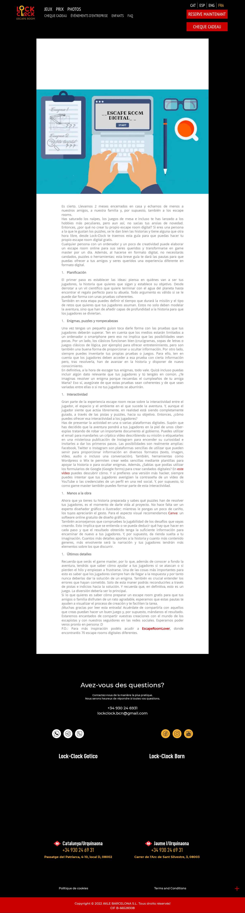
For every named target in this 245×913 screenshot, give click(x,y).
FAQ (130, 15)
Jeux (48, 9)
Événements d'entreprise (89, 15)
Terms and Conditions (170, 888)
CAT (193, 5)
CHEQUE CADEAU (55, 15)
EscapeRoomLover (156, 628)
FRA (221, 5)
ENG (212, 5)
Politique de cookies (73, 888)
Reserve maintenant (207, 14)
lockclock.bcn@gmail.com (122, 713)
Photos (74, 9)
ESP (202, 5)
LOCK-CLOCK (26, 12)
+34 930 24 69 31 (78, 850)
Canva (172, 513)
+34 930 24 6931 (123, 708)
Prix (60, 9)
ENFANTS (118, 15)
